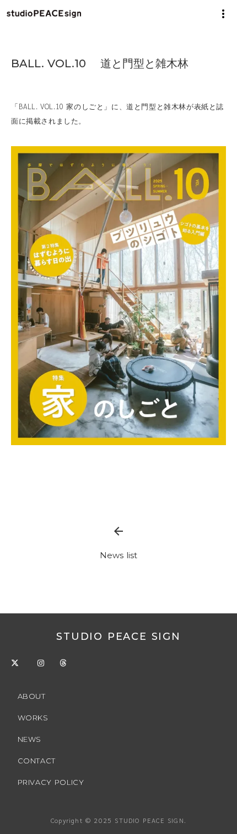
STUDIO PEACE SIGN (118, 636)
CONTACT (37, 760)
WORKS (33, 717)
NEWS (30, 739)
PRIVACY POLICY (52, 782)
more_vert (223, 13)
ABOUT (32, 696)
